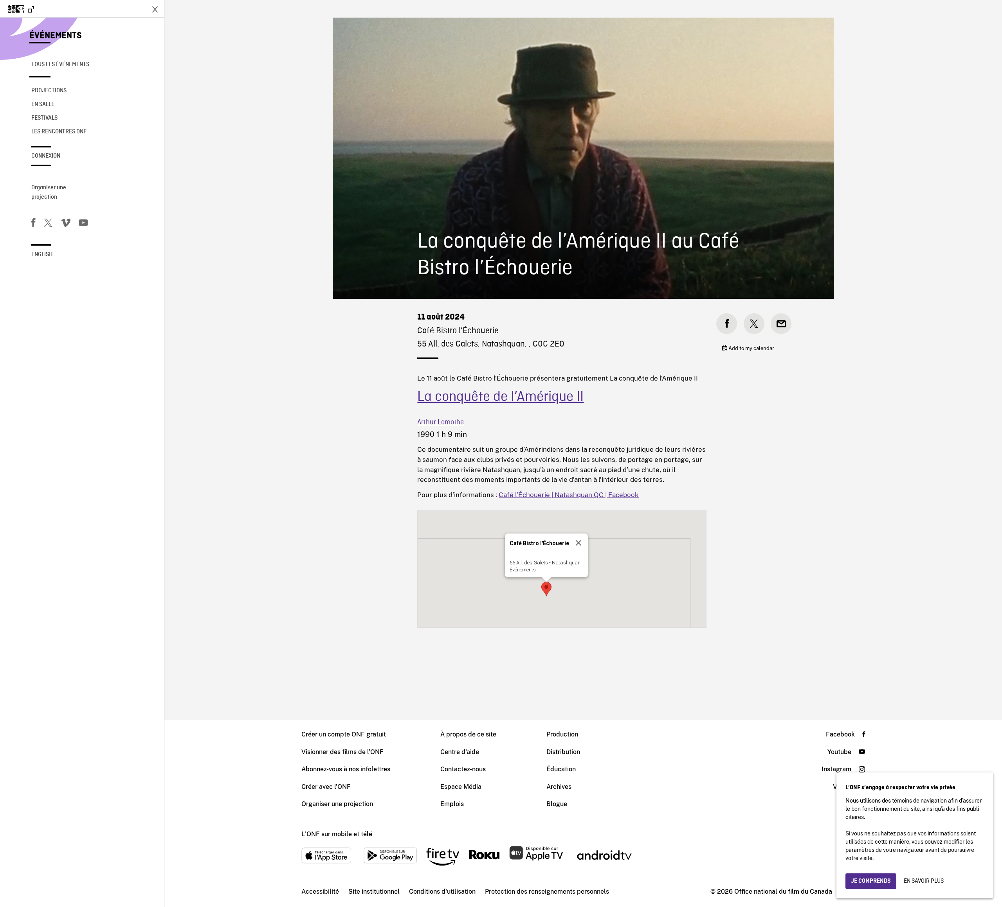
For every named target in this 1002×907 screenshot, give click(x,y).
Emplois (452, 804)
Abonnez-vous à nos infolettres (345, 769)
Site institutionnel (374, 891)
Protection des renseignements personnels (547, 891)
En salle (42, 104)
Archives (558, 786)
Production (562, 734)
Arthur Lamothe (440, 422)
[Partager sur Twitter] (754, 323)
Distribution (563, 752)
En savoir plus (924, 881)
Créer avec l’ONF (326, 786)
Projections (49, 91)
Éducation (561, 769)
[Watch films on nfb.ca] (21, 9)
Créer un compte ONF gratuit (343, 734)
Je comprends (871, 881)
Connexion (45, 156)
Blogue (556, 804)
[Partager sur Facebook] (726, 323)
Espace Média (460, 786)
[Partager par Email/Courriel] (781, 323)
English (42, 254)
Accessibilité (320, 891)
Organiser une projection (48, 192)
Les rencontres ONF (59, 132)
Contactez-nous (463, 769)
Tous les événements (60, 64)
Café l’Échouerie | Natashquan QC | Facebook (569, 495)
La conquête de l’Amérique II (500, 397)
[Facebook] (33, 224)
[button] (546, 589)
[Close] (578, 542)
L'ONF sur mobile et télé (336, 834)
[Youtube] (83, 224)
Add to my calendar (750, 348)
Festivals (44, 118)
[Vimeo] (65, 224)
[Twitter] (48, 224)
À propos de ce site (468, 734)
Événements (55, 36)
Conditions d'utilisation (442, 891)
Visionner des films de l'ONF (342, 752)
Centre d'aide (459, 752)
